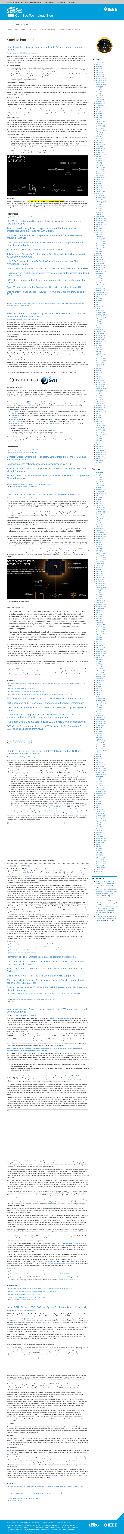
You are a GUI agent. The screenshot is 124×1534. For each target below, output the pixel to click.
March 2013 (99, 376)
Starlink (27, 305)
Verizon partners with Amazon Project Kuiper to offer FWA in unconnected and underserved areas (47, 1010)
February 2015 (100, 331)
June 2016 (99, 300)
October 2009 (100, 456)
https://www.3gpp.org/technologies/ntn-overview (21, 952)
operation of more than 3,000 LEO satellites (61, 1263)
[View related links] (22, 425)
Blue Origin (26, 743)
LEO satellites (17, 303)
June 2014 (99, 347)
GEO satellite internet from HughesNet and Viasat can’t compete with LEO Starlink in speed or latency (45, 243)
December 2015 (101, 312)
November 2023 (101, 127)
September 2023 (101, 131)
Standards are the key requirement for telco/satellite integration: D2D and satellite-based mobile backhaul (44, 752)
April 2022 (99, 164)
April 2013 (99, 374)
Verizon (34, 1299)
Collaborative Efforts (17, 423)
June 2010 (99, 440)
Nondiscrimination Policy (63, 1522)
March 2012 (99, 400)
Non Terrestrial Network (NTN (31, 303)
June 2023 (99, 136)
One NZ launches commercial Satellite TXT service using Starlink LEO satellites (47, 268)
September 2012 (101, 388)
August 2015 (99, 320)
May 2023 (99, 138)
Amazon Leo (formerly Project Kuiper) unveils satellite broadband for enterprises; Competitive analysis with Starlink (41, 229)
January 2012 (100, 403)
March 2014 (99, 353)
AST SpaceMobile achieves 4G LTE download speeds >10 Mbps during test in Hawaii (47, 708)
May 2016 (99, 302)
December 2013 (101, 359)
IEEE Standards (49, 2)
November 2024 (101, 103)
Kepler (60, 404)
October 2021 (100, 175)
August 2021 (99, 179)
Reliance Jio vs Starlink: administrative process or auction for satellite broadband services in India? (48, 274)
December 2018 (101, 242)
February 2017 (100, 285)
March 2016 (99, 306)
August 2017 (99, 273)
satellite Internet (22, 486)
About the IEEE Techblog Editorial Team (42, 29)
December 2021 (101, 172)
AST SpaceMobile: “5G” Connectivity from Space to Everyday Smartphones (45, 703)
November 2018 (101, 244)
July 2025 (99, 88)
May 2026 (99, 68)
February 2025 (100, 98)
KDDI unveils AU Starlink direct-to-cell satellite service (34, 249)
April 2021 (99, 187)
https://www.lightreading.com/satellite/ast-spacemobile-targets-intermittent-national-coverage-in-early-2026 (39, 694)
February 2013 (100, 378)
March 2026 (99, 72)
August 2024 (99, 109)
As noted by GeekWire (76, 1259)
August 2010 (99, 437)
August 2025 (99, 86)
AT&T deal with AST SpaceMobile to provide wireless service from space (44, 698)
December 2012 (101, 382)
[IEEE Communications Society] (94, 1526)
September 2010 (101, 435)
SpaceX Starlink (16, 419)
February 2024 (100, 121)
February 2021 (100, 191)
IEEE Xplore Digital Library (33, 2)
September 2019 (101, 224)
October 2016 (100, 292)
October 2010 (100, 433)
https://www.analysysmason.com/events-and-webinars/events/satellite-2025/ (30, 944)
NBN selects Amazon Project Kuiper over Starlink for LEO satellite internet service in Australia (45, 236)
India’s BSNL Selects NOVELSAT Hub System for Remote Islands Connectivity (47, 1307)
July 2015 (99, 322)
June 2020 (99, 207)
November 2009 (101, 454)
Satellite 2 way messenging (64, 303)
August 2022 (99, 156)
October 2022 (100, 152)
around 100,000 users (46, 1261)
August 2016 (99, 296)
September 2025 (101, 84)
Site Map (22, 1522)
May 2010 (99, 442)
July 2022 (99, 158)
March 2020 (99, 212)
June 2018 (99, 253)
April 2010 (99, 444)
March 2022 (99, 166)
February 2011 (100, 425)
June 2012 (99, 394)
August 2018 (99, 250)
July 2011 (99, 415)
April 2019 (99, 234)
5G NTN (50, 773)
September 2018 (101, 248)
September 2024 (101, 107)
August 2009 (99, 460)
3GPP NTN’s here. (64, 1041)
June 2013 (99, 370)
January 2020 (100, 216)
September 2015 (101, 318)
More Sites (72, 2)
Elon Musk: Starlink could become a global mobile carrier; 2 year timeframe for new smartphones (47, 222)
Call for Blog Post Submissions (69, 29)
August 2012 (99, 390)
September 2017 (101, 271)
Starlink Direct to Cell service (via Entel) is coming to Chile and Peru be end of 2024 (46, 293)
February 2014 (100, 355)
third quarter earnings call (21, 524)
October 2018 (100, 246)
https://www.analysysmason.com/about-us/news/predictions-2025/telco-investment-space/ (34, 947)
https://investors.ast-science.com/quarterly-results (22, 688)
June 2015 (99, 324)
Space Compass (33, 486)
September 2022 (101, 154)
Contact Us (15, 1522)
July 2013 (99, 368)
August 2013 (99, 366)
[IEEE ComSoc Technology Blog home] (15, 10)
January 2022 (100, 170)
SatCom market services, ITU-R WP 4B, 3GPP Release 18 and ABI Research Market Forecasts (47, 469)
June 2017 (99, 277)
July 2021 (99, 181)
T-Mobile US (28, 741)
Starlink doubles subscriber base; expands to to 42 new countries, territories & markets (46, 48)
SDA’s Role (14, 411)
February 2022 (100, 168)
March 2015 (99, 329)
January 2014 (100, 357)
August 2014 (99, 343)
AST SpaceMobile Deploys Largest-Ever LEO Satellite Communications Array (46, 721)
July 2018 (99, 251)
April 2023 (99, 140)
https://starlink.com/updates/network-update (20, 217)
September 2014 (101, 341)
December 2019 (101, 218)
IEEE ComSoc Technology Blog (30, 15)
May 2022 (99, 162)
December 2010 (101, 429)
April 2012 (99, 398)
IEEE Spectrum (61, 2)
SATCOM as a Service (48, 303)
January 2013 (100, 380)
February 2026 (100, 74)
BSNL (26, 1319)
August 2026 (99, 62)
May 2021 (99, 185)
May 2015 (99, 326)
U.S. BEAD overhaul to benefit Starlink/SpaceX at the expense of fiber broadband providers (42, 262)
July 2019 (99, 228)
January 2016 (100, 310)
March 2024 (99, 119)
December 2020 (101, 195)
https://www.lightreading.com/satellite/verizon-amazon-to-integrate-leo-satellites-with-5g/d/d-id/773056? (38, 1274)
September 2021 (101, 177)
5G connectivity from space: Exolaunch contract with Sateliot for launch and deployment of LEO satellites (45, 962)
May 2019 (99, 232)
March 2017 (99, 283)
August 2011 (99, 413)
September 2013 (101, 364)
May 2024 (99, 115)
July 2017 (99, 275)
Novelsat (62, 1319)
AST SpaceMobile (17, 743)
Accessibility (30, 1522)
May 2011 (99, 419)
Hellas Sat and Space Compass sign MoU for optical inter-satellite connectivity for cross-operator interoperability (47, 314)
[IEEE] (109, 9)
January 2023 (100, 146)
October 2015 (100, 316)
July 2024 (99, 111)
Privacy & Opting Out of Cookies (44, 1522)
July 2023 (99, 135)
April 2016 (99, 304)
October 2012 (100, 386)
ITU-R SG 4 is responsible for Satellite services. (21, 1043)
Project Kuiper (15, 421)
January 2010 (100, 450)
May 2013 (99, 372)
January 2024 (100, 123)
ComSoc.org (19, 2)
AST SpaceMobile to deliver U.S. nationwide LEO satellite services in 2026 (45, 494)
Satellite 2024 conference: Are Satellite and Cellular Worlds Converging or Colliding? (44, 969)
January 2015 (100, 333)
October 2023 (100, 129)
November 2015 (101, 314)
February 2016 (100, 308)
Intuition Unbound (41, 809)
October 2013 (100, 363)
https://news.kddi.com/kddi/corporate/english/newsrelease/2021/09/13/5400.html (31, 1291)
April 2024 (99, 117)
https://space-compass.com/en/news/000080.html (22, 452)
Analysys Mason (76, 762)
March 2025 (99, 96)
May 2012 (99, 396)
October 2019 (100, 222)
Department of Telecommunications (35, 1322)
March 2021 (99, 189)
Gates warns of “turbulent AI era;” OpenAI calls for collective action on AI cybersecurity (106, 883)
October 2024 (100, 105)
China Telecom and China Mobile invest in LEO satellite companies (41, 975)
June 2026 (99, 66)
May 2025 (99, 92)
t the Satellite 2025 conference (17, 760)
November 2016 (101, 290)
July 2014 (99, 345)
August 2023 (99, 133)
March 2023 (99, 142)
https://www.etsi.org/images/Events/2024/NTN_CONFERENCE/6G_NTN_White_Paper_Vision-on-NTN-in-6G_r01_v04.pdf (44, 993)
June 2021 (99, 183)
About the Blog (20, 29)
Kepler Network (16, 415)
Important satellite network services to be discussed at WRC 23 (39, 464)
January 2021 (100, 193)
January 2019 (100, 240)
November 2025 (101, 80)
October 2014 (100, 339)
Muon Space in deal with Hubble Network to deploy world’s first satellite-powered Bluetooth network (48, 477)
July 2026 (99, 64)
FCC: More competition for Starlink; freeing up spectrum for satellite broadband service (47, 281)
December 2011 (100, 405)
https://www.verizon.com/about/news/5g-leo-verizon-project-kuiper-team (29, 1271)
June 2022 (99, 160)
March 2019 (99, 236)
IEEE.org (9, 2)
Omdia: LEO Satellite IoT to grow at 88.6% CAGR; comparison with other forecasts (106, 918)
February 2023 (100, 144)
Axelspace (49, 423)
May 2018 (99, 255)
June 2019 (99, 230)
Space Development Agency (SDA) (27, 404)
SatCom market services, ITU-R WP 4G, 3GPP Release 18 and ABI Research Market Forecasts (47, 988)
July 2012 (99, 392)
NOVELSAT (10, 1450)
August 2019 (99, 226)
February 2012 (100, 401)
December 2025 (101, 78)
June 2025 (99, 90)
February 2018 (100, 261)
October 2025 (100, 82)
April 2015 (99, 327)
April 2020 (99, 211)
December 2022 (101, 148)
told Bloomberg (24, 1236)
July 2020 (99, 205)
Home (10, 29)
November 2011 (100, 407)
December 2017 (101, 265)
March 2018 (99, 259)
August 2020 (99, 203)
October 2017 (100, 269)
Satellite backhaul (78, 303)
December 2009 (101, 452)
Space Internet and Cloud (32, 1297)
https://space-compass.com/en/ (45, 396)
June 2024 (99, 113)
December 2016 (101, 288)
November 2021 (101, 174)
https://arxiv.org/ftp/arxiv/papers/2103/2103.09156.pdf (23, 1294)
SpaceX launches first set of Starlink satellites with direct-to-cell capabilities (45, 287)
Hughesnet (37, 203)
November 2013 (101, 361)
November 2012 (101, 384)
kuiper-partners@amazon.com (65, 1279)
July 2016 (99, 298)
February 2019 (100, 238)
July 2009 (99, 462)
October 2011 (100, 409)
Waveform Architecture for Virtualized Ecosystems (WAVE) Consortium (44, 807)
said (24, 1254)
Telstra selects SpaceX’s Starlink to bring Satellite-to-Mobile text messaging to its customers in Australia (46, 255)
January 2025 (100, 99)
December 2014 (101, 335)
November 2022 (101, 150)
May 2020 (99, 209)
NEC (54, 423)
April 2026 (99, 70)
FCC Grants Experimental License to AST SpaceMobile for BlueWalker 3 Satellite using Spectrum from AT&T (44, 727)
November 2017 (101, 267)
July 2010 (99, 439)
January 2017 (100, 287)
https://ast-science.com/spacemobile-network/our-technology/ (25, 691)
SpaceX (21, 305)
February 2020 (100, 214)
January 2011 (100, 427)
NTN (13, 1001)
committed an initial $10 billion (73, 1080)
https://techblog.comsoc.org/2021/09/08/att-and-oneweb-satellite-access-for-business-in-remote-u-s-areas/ (39, 1288)
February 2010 (100, 448)
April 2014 (99, 351)
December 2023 (101, 125)
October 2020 (100, 199)
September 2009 (101, 458)
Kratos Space (19, 441)
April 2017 (99, 281)
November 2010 (101, 431)
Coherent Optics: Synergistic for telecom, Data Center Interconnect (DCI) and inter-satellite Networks (46, 458)
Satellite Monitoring (13, 305)
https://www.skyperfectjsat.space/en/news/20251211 (23, 450)
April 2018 (99, 257)
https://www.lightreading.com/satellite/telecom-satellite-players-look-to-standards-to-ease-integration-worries (40, 950)
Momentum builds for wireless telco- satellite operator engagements (41, 957)
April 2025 (99, 94)
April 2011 (99, 421)
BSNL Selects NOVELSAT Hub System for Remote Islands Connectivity (36, 1493)
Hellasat (14, 486)
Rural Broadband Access (20, 1498)
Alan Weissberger (33, 53)
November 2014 (101, 337)
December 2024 (101, 101)
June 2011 (99, 417)
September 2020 (101, 201)
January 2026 (100, 76)
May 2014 (99, 349)
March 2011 (99, 423)
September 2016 (101, 294)
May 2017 (99, 279)
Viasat (46, 203)
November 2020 (101, 197)
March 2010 (99, 446)
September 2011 (101, 411)
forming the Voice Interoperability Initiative (44, 1202)
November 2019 (101, 220)
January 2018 (100, 263)
